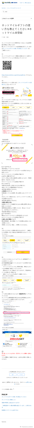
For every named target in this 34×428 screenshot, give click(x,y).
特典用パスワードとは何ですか (10, 410)
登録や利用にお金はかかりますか (11, 402)
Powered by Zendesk (27, 426)
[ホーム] (9, 3)
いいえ (21, 374)
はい (13, 374)
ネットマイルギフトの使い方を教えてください (15, 48)
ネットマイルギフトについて (14, 8)
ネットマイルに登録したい (9, 399)
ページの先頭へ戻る (7, 389)
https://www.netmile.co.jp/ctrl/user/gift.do (13, 75)
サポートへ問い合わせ (25, 2)
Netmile (4, 8)
